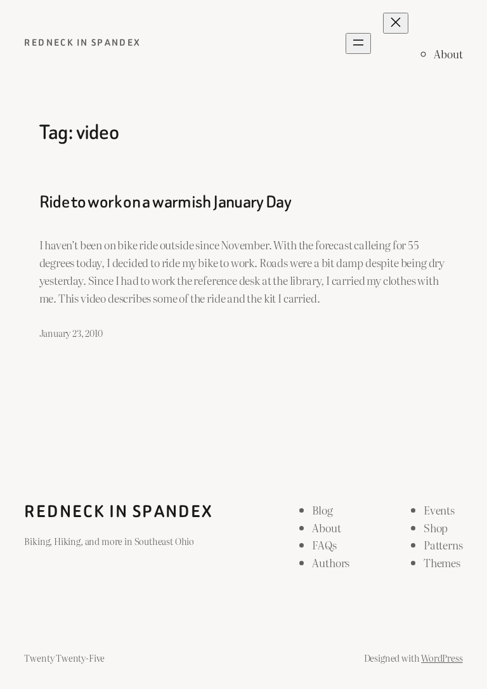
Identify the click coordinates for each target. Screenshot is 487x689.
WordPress (441, 657)
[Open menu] (358, 43)
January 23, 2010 (71, 332)
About (448, 54)
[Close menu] (395, 23)
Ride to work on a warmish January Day (165, 202)
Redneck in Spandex (82, 42)
